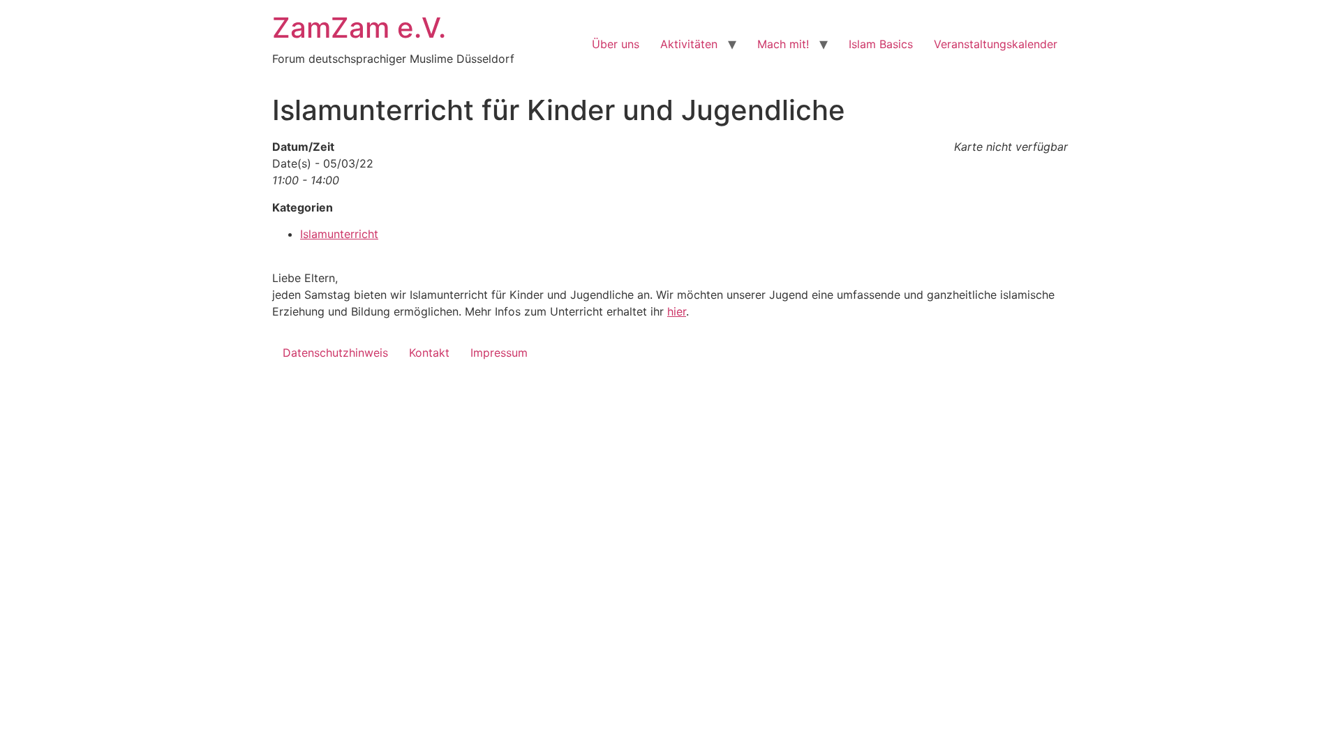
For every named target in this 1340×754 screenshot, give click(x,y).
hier (676, 311)
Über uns (615, 44)
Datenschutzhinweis (335, 353)
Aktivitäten (688, 44)
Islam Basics (881, 44)
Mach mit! (783, 44)
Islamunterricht (339, 234)
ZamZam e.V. (359, 27)
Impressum (499, 353)
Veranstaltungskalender (995, 44)
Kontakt (429, 353)
